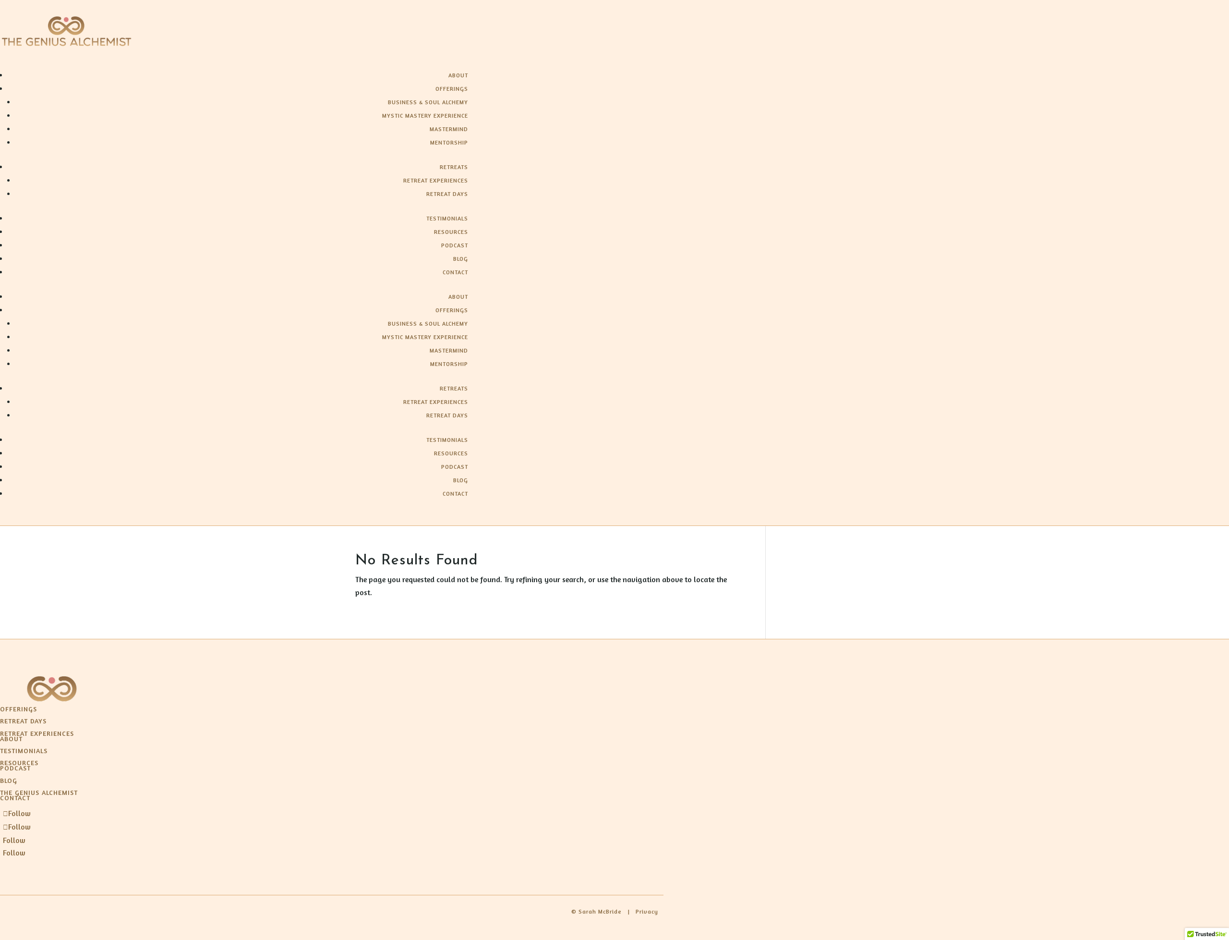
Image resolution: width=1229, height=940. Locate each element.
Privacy (647, 911)
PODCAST (15, 768)
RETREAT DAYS (23, 721)
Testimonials (447, 218)
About (458, 75)
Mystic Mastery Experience (425, 115)
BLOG (8, 780)
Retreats (454, 167)
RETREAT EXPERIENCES (37, 733)
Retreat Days (447, 193)
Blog (460, 258)
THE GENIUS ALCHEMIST (39, 792)
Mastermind (449, 129)
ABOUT (11, 738)
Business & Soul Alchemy (428, 102)
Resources (451, 231)
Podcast (454, 245)
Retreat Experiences (435, 180)
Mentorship (449, 142)
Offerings (451, 88)
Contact (455, 272)
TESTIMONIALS (24, 750)
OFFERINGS (18, 709)
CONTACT (15, 798)
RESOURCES (19, 762)
